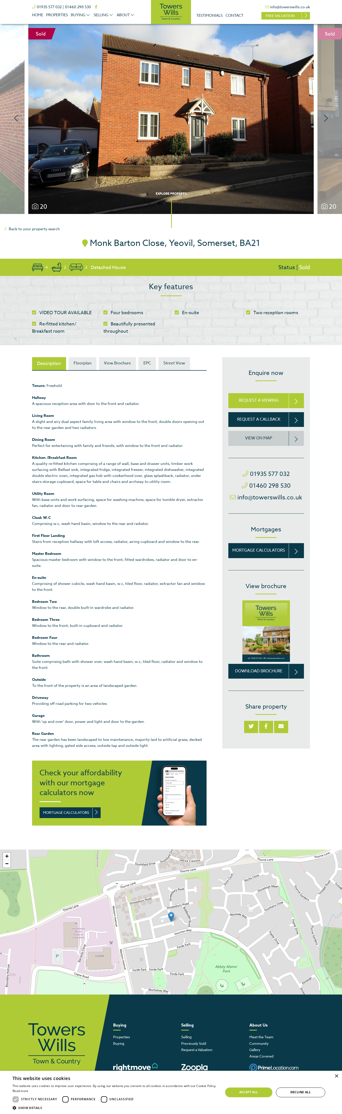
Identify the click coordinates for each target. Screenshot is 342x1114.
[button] (171, 917)
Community (259, 1043)
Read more (21, 1091)
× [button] (336, 1076)
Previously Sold (193, 1043)
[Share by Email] (281, 727)
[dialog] (171, 1092)
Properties (121, 1037)
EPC (147, 363)
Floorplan (82, 363)
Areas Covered (261, 1056)
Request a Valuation (196, 1049)
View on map (258, 438)
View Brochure (117, 363)
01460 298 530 (78, 7)
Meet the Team (261, 1037)
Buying (118, 1043)
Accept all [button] (248, 1092)
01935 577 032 (49, 7)
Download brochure (258, 671)
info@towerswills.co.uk (290, 7)
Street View (174, 363)
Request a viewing (259, 400)
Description (49, 363)
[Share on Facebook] (266, 727)
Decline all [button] (300, 1092)
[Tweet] (251, 727)
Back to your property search (34, 229)
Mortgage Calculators (258, 550)
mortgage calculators (66, 812)
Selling (186, 1037)
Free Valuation (280, 15)
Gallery (254, 1049)
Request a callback (258, 419)
